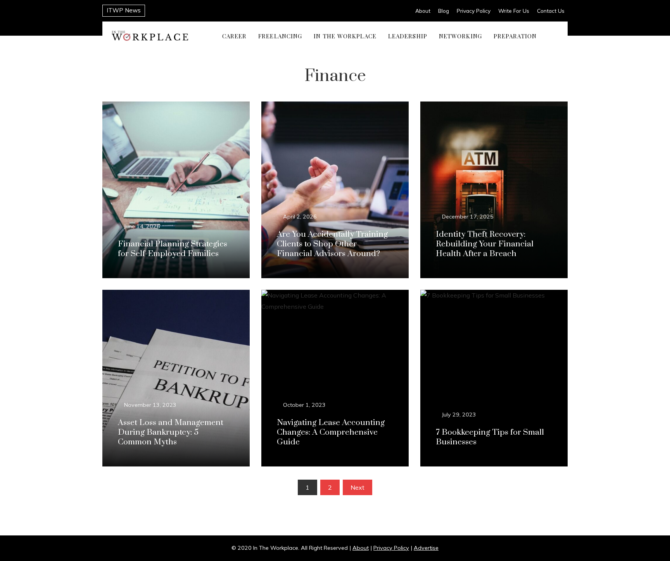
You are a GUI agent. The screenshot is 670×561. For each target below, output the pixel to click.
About (422, 10)
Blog (443, 10)
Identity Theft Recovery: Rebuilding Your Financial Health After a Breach (485, 244)
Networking (460, 36)
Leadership (407, 36)
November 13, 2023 (150, 404)
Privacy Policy (473, 10)
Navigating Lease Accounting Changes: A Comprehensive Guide (331, 432)
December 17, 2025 (468, 216)
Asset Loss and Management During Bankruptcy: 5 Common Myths (170, 432)
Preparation (515, 36)
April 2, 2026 (300, 216)
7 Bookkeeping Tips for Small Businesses (490, 437)
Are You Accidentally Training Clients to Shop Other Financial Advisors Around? (332, 244)
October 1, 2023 (304, 404)
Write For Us (513, 10)
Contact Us (551, 10)
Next (357, 487)
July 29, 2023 (459, 414)
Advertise (426, 547)
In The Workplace (345, 36)
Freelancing (280, 36)
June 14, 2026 (142, 226)
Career (234, 36)
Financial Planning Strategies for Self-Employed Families (172, 249)
